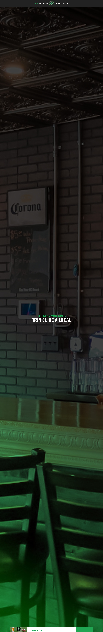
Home (36, 4)
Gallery (45, 4)
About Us (57, 4)
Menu (40, 4)
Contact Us (65, 4)
